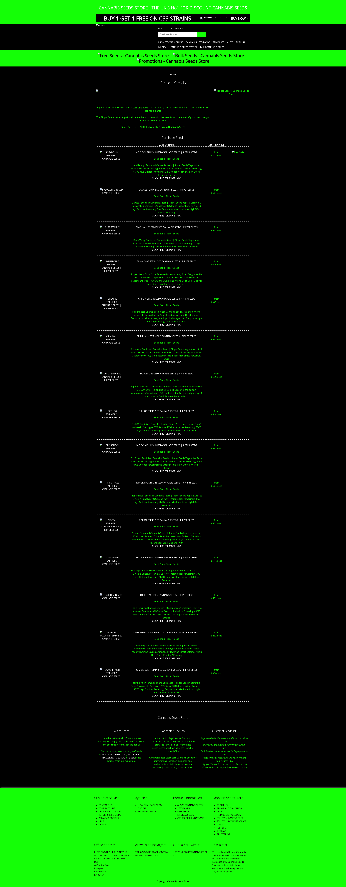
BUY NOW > (239, 18)
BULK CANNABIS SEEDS (212, 47)
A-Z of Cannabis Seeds (190, 805)
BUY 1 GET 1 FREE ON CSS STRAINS (147, 18)
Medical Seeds (185, 814)
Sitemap (221, 831)
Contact (179, 28)
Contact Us (105, 805)
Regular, (132, 754)
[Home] (121, 25)
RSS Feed (221, 827)
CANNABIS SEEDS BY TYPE (183, 47)
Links (220, 824)
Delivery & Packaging (111, 811)
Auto (230, 42)
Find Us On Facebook (229, 814)
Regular (241, 42)
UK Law (103, 824)
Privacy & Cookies (109, 818)
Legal (220, 811)
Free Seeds (183, 811)
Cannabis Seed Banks (198, 42)
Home (173, 74)
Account (169, 28)
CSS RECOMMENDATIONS (190, 818)
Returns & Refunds (110, 814)
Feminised (218, 42)
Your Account (107, 808)
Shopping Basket (148, 811)
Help (101, 821)
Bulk (132, 757)
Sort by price (216, 144)
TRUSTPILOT (223, 834)
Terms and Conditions (230, 808)
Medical (163, 47)
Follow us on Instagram (231, 821)
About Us (222, 805)
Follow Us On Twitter (230, 818)
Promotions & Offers (170, 42)
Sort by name (166, 144)
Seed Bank (108, 754)
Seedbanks (183, 808)
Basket (161, 28)
